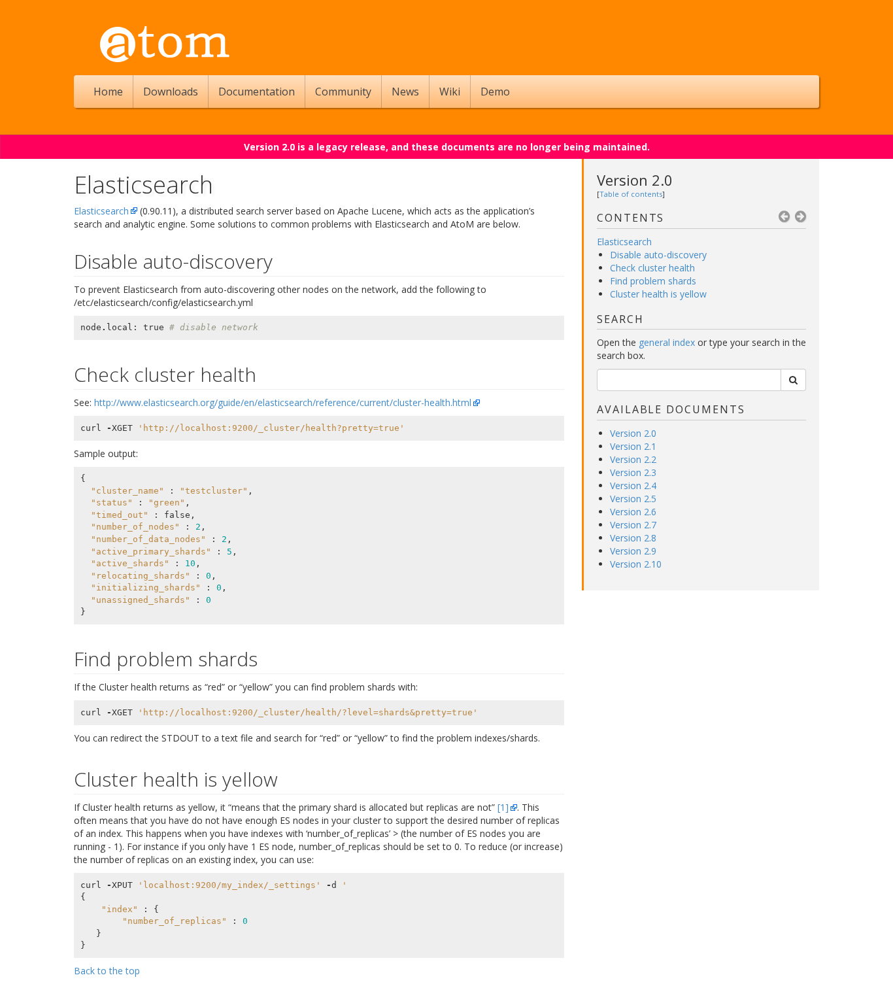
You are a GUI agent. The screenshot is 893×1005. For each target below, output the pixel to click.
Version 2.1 (633, 446)
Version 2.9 (633, 551)
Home (108, 91)
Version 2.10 (636, 564)
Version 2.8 (633, 538)
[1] (503, 807)
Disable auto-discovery (658, 254)
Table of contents (630, 194)
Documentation (256, 91)
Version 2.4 (633, 485)
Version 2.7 (633, 525)
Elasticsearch (101, 211)
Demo (495, 91)
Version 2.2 (633, 459)
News (405, 91)
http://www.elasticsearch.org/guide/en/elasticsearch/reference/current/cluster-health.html (282, 402)
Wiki (449, 91)
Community (343, 91)
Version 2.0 (635, 180)
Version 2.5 (633, 498)
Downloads (170, 91)
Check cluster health (652, 268)
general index (667, 342)
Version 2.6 (633, 511)
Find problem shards (653, 281)
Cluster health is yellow (658, 294)
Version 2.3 (633, 472)
